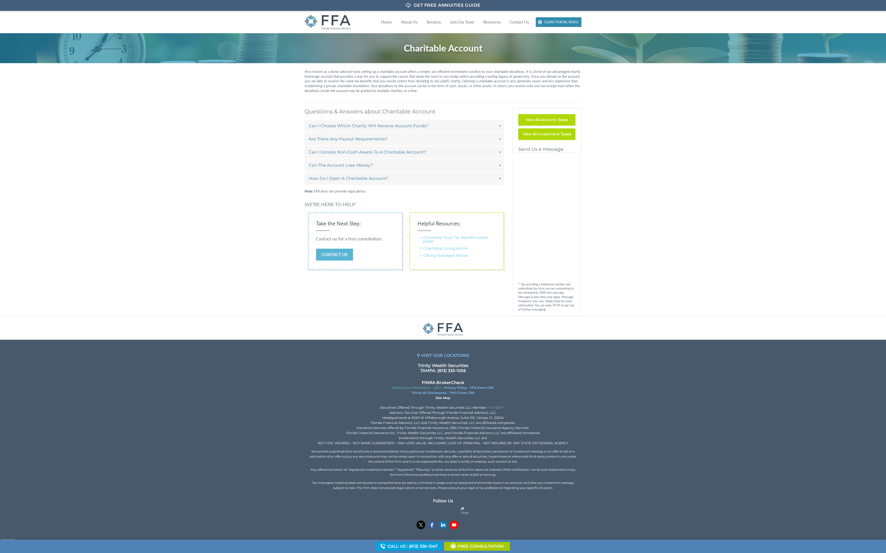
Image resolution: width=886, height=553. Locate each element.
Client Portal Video (561, 22)
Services (434, 22)
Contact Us (519, 22)
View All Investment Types (547, 134)
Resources (492, 22)
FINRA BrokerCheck (443, 382)
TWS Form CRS (462, 393)
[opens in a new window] (421, 525)
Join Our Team (462, 22)
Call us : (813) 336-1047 (413, 546)
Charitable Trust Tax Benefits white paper (455, 239)
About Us (409, 22)
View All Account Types (547, 120)
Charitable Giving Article (445, 248)
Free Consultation (481, 546)
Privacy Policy (455, 388)
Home (386, 22)
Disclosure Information (411, 388)
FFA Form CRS (482, 388)
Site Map (443, 398)
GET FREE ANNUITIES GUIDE (447, 5)
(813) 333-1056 (451, 370)
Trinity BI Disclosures (428, 393)
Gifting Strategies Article (445, 255)
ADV (437, 388)
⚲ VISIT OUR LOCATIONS (443, 355)
